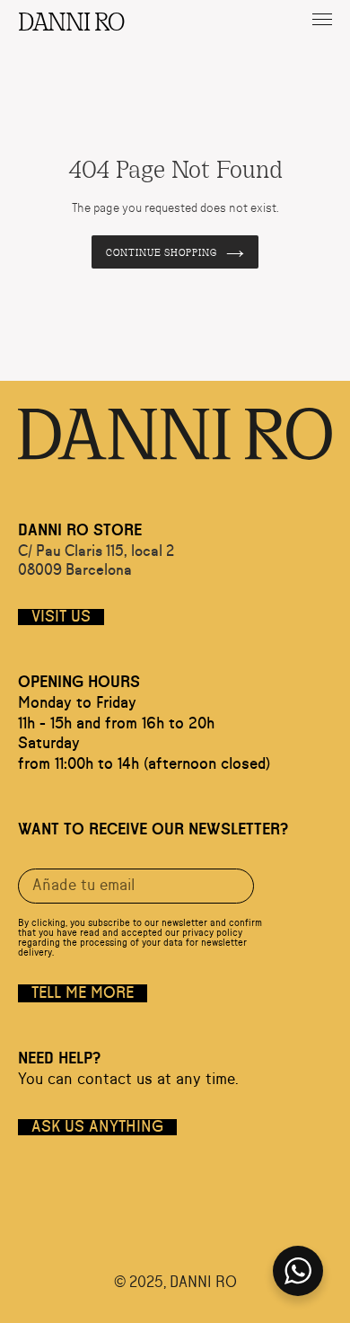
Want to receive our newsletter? (153, 830)
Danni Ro (70, 19)
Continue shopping (162, 251)
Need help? (59, 1059)
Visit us (61, 617)
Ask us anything (97, 1127)
